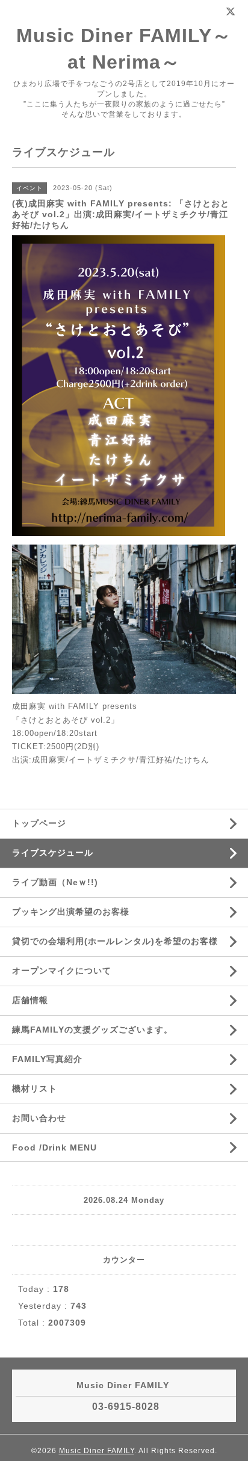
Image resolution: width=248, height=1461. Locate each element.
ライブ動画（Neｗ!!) (55, 882)
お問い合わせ (39, 1118)
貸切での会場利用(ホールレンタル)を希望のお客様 (115, 941)
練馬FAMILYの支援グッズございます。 (92, 1029)
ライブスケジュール (52, 852)
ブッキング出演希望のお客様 (70, 911)
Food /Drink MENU (54, 1147)
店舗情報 (30, 1000)
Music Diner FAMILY (96, 1451)
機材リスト (34, 1088)
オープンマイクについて (61, 970)
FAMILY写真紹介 (47, 1059)
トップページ (39, 823)
